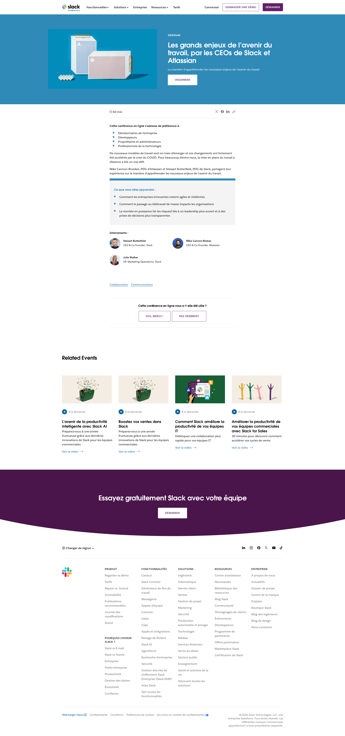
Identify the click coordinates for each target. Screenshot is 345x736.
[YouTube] (273, 548)
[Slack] (71, 7)
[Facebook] (222, 111)
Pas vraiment (189, 316)
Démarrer (273, 7)
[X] (266, 548)
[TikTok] (281, 548)
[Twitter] (216, 111)
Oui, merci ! (154, 316)
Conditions (116, 714)
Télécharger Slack (72, 714)
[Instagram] (251, 548)
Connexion (212, 7)
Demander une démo (241, 7)
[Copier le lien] (233, 111)
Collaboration (119, 284)
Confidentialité (98, 714)
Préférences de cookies (140, 714)
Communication (142, 284)
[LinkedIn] (228, 111)
